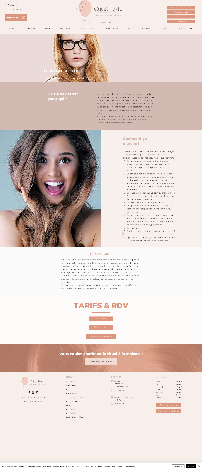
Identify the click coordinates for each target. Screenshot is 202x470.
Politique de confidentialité (33, 397)
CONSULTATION (73, 401)
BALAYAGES (71, 393)
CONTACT (70, 413)
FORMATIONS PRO (74, 417)
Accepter (191, 466)
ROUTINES (71, 409)
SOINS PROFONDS (74, 397)
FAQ (68, 405)
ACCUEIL (70, 381)
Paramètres (178, 466)
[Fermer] (199, 466)
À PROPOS (71, 385)
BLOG (68, 389)
